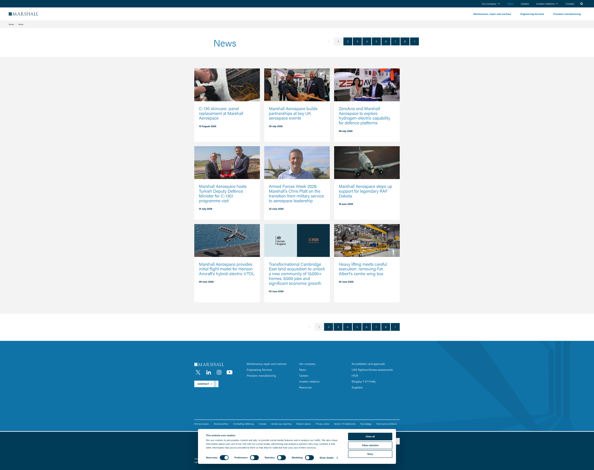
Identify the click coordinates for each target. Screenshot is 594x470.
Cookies (262, 423)
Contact (570, 3)
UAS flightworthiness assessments (372, 370)
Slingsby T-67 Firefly (364, 381)
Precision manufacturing (567, 14)
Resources (305, 387)
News (510, 3)
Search (581, 3)
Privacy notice (322, 423)
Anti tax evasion (201, 423)
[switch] (254, 457)
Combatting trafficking (243, 423)
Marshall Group (32, 14)
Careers (525, 3)
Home (11, 24)
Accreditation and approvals (368, 364)
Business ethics (221, 423)
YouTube (229, 372)
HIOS (355, 375)
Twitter (198, 372)
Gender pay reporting (281, 423)
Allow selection (370, 445)
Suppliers (357, 387)
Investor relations (545, 3)
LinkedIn (208, 372)
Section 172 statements (344, 423)
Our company (489, 3)
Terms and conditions (386, 423)
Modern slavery (303, 423)
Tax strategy (365, 423)
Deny (370, 454)
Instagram (219, 372)
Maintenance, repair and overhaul (492, 14)
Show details (327, 457)
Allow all (370, 436)
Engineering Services (532, 14)
